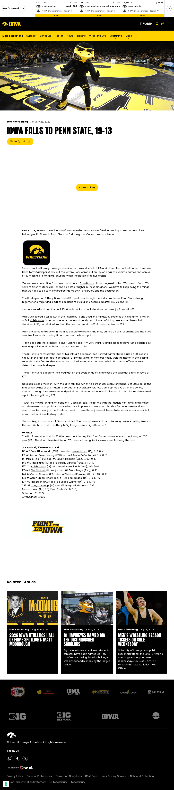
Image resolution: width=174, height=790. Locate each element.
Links (56, 15)
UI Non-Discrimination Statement (26, 782)
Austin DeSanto (82, 455)
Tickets (81, 36)
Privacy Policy (15, 776)
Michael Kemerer (83, 357)
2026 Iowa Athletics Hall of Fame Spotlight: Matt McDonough (31, 639)
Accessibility (78, 782)
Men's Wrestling (17, 121)
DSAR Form (91, 776)
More (129, 36)
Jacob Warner (69, 482)
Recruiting (116, 36)
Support (31, 36)
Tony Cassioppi (38, 272)
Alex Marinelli (86, 268)
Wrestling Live (97, 36)
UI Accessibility (58, 782)
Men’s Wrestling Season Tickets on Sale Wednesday (139, 639)
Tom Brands (87, 283)
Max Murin (28, 316)
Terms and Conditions (68, 776)
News (70, 36)
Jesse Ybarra (79, 451)
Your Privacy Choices (114, 776)
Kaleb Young (37, 320)
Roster (59, 36)
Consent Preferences (39, 776)
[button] (169, 8)
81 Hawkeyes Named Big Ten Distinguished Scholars (84, 639)
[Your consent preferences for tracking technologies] (6, 784)
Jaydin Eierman (66, 459)
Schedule (45, 36)
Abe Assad (70, 478)
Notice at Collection (142, 776)
